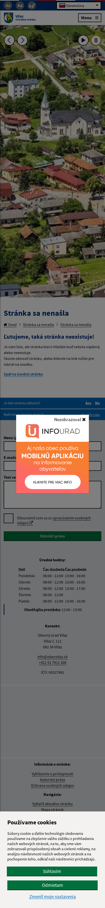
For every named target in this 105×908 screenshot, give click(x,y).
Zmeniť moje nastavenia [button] (52, 896)
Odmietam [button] (52, 885)
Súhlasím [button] (52, 871)
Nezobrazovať (68, 419)
